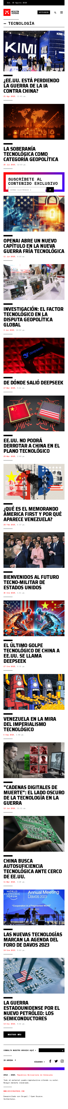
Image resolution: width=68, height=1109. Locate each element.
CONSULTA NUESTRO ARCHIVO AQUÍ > (20, 1050)
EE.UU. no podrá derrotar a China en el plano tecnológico (31, 445)
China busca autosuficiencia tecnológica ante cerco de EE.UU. (32, 869)
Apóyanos (44, 12)
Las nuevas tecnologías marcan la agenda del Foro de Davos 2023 (32, 939)
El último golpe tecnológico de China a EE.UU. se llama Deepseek (31, 653)
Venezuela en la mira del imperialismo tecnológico (29, 724)
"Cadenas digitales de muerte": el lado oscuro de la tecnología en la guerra (34, 795)
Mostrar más (14, 1034)
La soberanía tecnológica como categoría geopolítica (30, 154)
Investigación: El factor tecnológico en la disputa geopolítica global (33, 317)
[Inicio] (11, 12)
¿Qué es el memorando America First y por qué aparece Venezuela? (32, 514)
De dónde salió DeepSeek (33, 383)
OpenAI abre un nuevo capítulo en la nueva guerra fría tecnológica (33, 246)
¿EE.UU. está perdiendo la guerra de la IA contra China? (31, 85)
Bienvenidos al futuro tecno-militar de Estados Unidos (31, 582)
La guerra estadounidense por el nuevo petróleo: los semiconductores (31, 1011)
